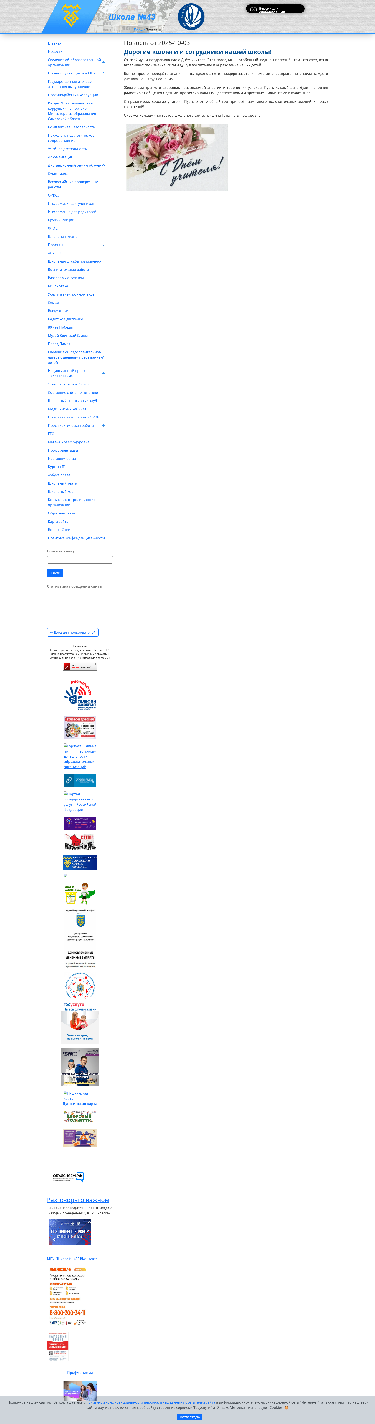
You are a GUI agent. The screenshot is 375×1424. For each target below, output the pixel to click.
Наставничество (62, 458)
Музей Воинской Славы (68, 335)
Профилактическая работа (71, 425)
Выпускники (58, 310)
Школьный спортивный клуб (72, 400)
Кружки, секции (61, 220)
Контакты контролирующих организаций (71, 502)
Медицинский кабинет (67, 409)
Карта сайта (58, 521)
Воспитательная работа (68, 269)
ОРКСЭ (53, 195)
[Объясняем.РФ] (68, 1177)
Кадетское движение (65, 319)
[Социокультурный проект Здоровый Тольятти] (80, 1116)
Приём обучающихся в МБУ (71, 73)
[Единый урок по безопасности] (80, 875)
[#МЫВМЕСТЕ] (68, 1296)
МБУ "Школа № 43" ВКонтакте (72, 1258)
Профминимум (80, 1372)
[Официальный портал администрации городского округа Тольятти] (80, 862)
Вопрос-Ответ (60, 529)
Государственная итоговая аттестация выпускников (70, 84)
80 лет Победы (60, 327)
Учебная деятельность (67, 148)
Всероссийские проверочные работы (73, 184)
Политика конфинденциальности (76, 538)
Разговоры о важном (66, 277)
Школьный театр (62, 483)
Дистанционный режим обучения (76, 165)
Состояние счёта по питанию (73, 392)
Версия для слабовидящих (272, 9)
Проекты (55, 244)
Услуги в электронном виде (71, 294)
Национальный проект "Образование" (67, 373)
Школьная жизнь (62, 236)
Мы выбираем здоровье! (69, 442)
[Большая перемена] (80, 1067)
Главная (54, 43)
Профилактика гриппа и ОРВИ (74, 417)
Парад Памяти (60, 343)
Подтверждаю (189, 1417)
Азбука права (59, 475)
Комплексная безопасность (71, 127)
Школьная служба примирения (74, 261)
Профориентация (63, 450)
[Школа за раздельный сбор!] (80, 893)
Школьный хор (61, 491)
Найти (55, 573)
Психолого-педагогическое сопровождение (71, 138)
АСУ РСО (55, 253)
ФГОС (53, 228)
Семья (53, 302)
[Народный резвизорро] (58, 1346)
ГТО (51, 433)
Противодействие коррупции (73, 95)
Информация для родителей (72, 211)
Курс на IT (56, 466)
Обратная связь (61, 513)
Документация (60, 157)
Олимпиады (58, 173)
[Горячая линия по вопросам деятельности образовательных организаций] (80, 756)
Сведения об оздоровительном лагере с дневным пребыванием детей (75, 357)
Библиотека (58, 286)
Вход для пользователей (74, 632)
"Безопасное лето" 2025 (68, 384)
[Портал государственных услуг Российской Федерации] (80, 801)
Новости (55, 51)
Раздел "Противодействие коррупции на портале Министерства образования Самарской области (72, 111)
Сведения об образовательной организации (74, 62)
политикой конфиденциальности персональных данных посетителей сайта (150, 1402)
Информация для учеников (71, 203)
